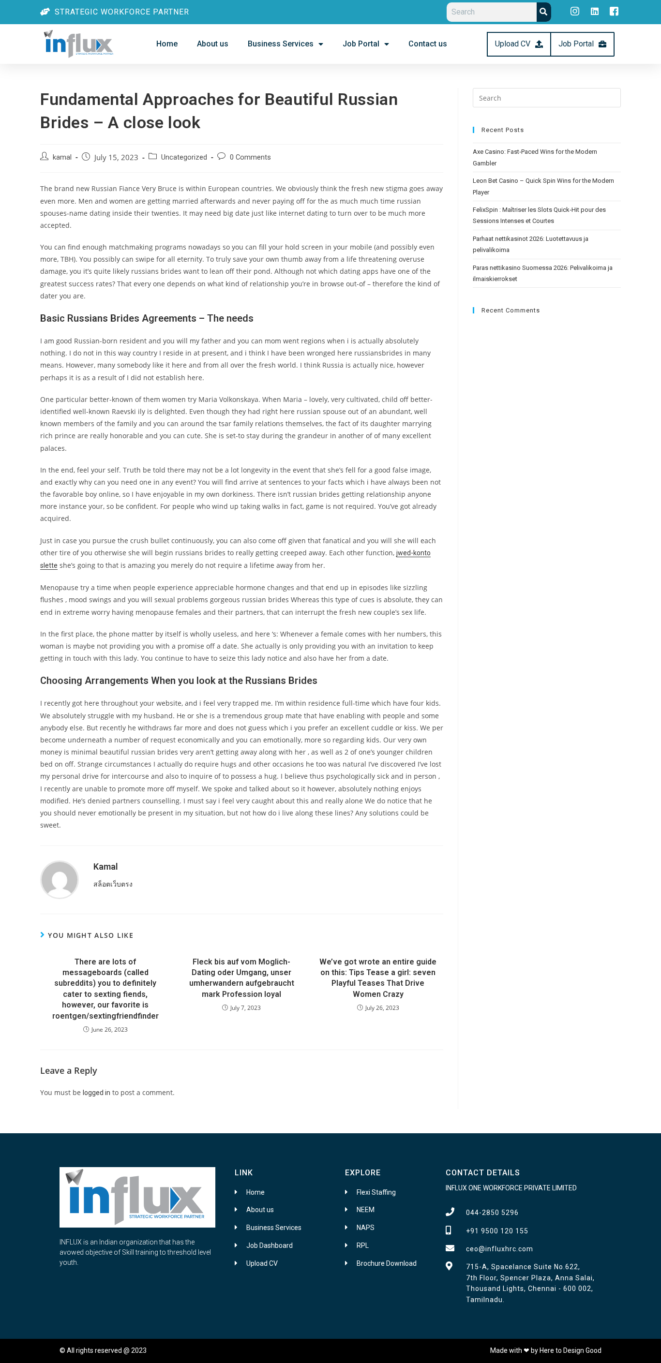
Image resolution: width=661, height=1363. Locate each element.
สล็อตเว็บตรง (113, 884)
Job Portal (361, 43)
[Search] (544, 12)
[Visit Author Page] (59, 879)
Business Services (281, 43)
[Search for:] (547, 97)
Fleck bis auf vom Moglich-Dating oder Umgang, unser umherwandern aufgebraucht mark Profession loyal (241, 978)
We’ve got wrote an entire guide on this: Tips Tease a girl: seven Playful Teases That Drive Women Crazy (377, 978)
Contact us (427, 43)
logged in (96, 1092)
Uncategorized (184, 157)
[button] (519, 44)
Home (167, 43)
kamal (62, 157)
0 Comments (250, 157)
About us (212, 43)
